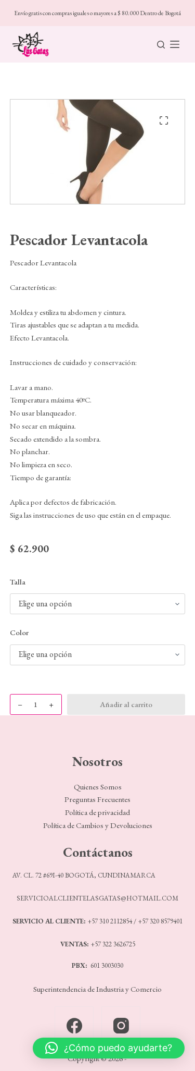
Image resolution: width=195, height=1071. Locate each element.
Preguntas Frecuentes (97, 799)
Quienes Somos (98, 787)
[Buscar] (161, 44)
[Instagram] (120, 1025)
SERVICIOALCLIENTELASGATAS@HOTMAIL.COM (97, 898)
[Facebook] (74, 1025)
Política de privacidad (97, 812)
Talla (17, 582)
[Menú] (174, 44)
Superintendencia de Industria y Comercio (97, 989)
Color (19, 632)
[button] (109, 1048)
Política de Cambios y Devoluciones (97, 825)
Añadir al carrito (126, 704)
